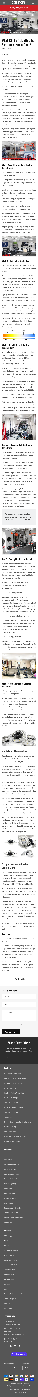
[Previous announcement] (4, 8)
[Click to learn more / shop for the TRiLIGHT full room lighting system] (19, 859)
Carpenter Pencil (10, 1131)
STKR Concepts (17, 1383)
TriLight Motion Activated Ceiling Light (15, 865)
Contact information (20, 1392)
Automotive (8, 1159)
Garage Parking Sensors (13, 1179)
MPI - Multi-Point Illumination (15, 1107)
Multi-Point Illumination (14, 751)
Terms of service (15, 1389)
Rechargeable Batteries (13, 1208)
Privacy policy (27, 1386)
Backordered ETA (10, 1260)
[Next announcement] (34, 8)
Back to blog (20, 979)
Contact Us (8, 1308)
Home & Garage (10, 1193)
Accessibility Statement (13, 1265)
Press (6, 1289)
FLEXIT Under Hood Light (13, 1088)
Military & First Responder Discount (17, 1294)
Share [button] (6, 55)
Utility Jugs (8, 1222)
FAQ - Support (9, 1236)
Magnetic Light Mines (12, 1141)
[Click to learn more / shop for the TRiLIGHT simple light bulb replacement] (19, 554)
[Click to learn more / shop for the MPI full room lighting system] (19, 160)
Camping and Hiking (11, 1164)
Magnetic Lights (10, 1198)
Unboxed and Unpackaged (13, 1217)
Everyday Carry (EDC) (12, 1174)
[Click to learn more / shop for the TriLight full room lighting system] (19, 256)
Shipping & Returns (11, 1250)
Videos (6, 1245)
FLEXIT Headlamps (11, 1098)
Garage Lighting (10, 1184)
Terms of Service (10, 1270)
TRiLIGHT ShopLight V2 (13, 1102)
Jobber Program (10, 1299)
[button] (4, 2)
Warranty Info (9, 1255)
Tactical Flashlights (11, 1213)
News (6, 1241)
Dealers (7, 1284)
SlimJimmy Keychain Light (14, 1083)
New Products (9, 1203)
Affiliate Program (10, 1279)
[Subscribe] (31, 1057)
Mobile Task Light (10, 1127)
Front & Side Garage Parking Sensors (17, 1122)
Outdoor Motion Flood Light (14, 1093)
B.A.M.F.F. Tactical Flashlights (15, 1136)
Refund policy (17, 1386)
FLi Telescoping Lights (12, 1073)
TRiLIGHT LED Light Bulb (13, 1112)
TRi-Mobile (8, 1117)
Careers (7, 1303)
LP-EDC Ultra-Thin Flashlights (15, 1078)
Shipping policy (26, 1389)
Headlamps (8, 1188)
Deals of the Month (11, 1169)
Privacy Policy (9, 1274)
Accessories (8, 1155)
